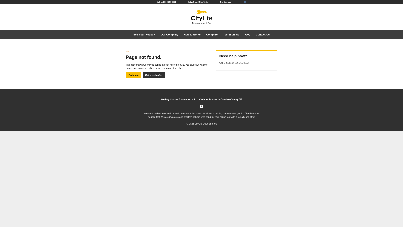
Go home (133, 75)
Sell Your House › (144, 34)
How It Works (192, 34)
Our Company (226, 2)
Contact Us (263, 34)
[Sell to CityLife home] (201, 17)
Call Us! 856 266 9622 (166, 2)
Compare (212, 34)
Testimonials (231, 34)
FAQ (247, 34)
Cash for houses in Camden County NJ (220, 99)
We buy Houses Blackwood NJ (178, 99)
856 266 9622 (242, 62)
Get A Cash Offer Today (198, 2)
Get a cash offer (154, 75)
